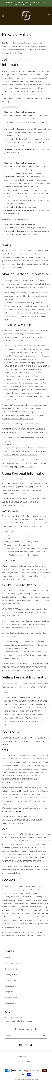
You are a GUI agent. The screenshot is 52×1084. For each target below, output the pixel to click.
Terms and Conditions (13, 963)
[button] (3, 15)
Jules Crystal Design (23, 1079)
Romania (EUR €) (24, 1061)
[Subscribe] (44, 1035)
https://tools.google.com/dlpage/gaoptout (27, 363)
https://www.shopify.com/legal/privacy (25, 303)
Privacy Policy (11, 975)
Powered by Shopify (33, 1079)
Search (7, 958)
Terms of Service (12, 969)
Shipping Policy (11, 980)
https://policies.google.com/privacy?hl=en (27, 356)
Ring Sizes (9, 992)
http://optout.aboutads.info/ (22, 467)
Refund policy (10, 986)
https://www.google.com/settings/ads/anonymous (26, 448)
